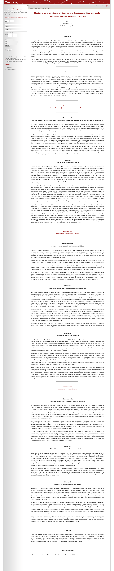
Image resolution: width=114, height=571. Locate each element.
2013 (12, 11)
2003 (22, 12)
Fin (5, 36)
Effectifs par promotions (11, 41)
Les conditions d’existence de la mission (16, 59)
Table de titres (9, 40)
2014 (9, 11)
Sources (9, 50)
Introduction (9, 49)
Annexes (7, 64)
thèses (44, 8)
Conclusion (9, 67)
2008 (5, 12)
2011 (19, 11)
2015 (5, 11)
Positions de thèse (10, 9)
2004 (19, 12)
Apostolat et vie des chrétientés (14, 61)
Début (6, 34)
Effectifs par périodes (10, 43)
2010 (22, 11)
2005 (15, 12)
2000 (9, 14)
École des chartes (35, 8)
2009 (25, 11)
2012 (15, 11)
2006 (12, 12)
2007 (9, 12)
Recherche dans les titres (12, 17)
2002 (25, 12)
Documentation (101, 6)
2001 (5, 14)
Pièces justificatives (11, 69)
